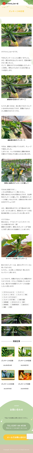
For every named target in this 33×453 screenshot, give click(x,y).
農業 (4, 307)
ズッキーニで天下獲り (9, 299)
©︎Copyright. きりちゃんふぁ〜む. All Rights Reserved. (16, 449)
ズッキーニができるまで (9, 297)
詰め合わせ (25, 304)
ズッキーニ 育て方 (8, 294)
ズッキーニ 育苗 (22, 294)
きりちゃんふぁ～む (8, 292)
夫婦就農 (5, 302)
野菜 (10, 307)
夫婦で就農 (22, 299)
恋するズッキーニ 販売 (18, 302)
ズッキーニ (20, 292)
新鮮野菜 (5, 304)
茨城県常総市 (15, 304)
